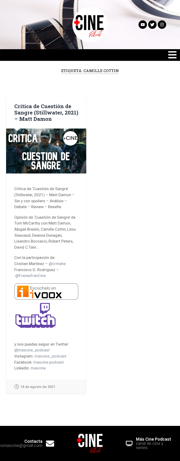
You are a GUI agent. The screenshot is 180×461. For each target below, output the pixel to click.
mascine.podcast (48, 362)
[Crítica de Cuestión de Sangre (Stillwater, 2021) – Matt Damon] (46, 151)
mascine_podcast (50, 356)
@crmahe (57, 263)
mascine (38, 368)
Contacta (33, 441)
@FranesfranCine (30, 275)
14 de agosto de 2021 (37, 387)
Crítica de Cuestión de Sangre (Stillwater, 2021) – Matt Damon (46, 112)
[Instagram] (162, 24)
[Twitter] (152, 24)
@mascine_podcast (32, 350)
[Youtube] (143, 24)
